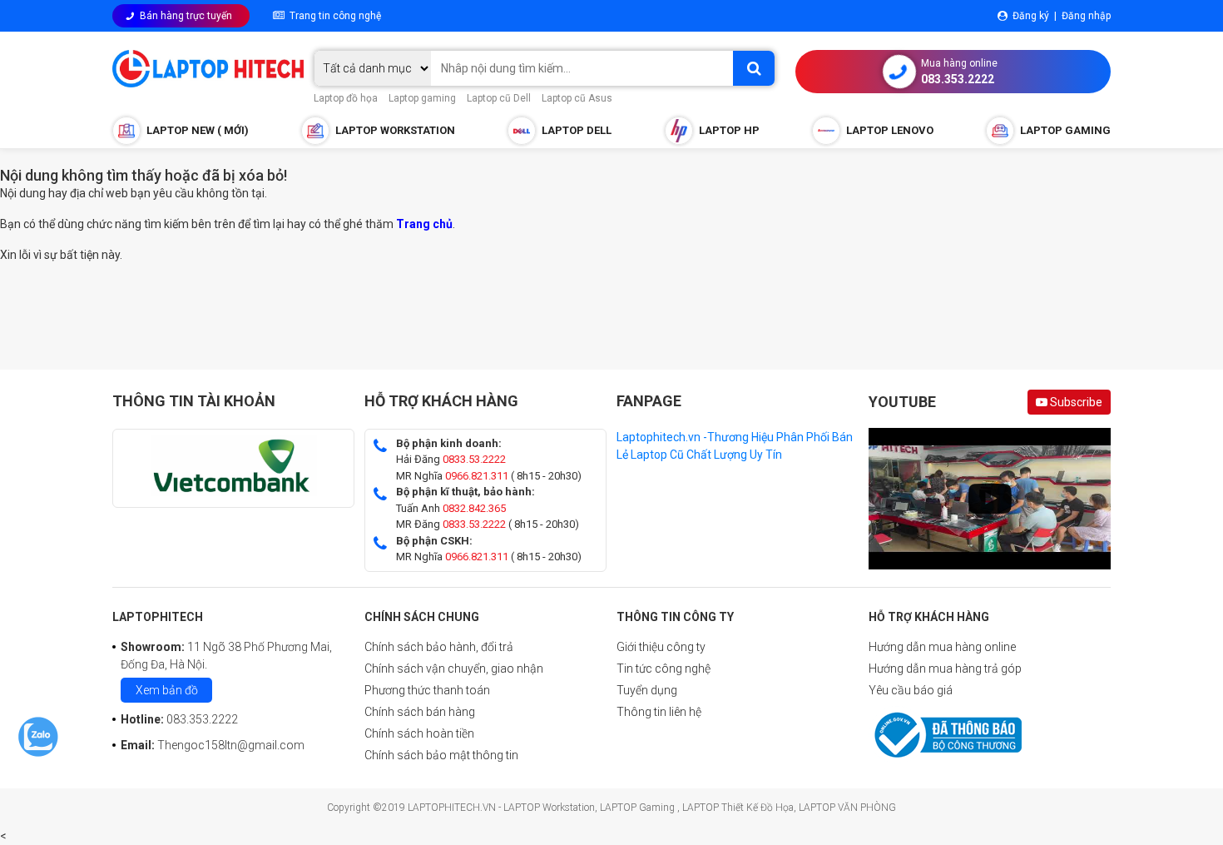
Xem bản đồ (167, 690)
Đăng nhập (1086, 16)
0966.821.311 (476, 476)
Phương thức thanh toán (427, 690)
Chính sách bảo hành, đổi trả (438, 647)
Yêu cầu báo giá (911, 690)
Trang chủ (424, 224)
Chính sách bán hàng (419, 711)
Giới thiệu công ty (661, 647)
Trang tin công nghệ (333, 16)
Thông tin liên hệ (658, 711)
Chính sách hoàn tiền (419, 733)
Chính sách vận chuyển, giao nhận (453, 668)
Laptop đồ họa (346, 98)
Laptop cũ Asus (577, 98)
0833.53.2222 (474, 459)
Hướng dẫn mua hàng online (942, 647)
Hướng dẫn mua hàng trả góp (945, 668)
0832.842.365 (474, 508)
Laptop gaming (422, 98)
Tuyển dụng (646, 690)
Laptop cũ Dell (499, 98)
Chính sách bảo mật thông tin (441, 755)
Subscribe (1074, 402)
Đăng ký (1031, 16)
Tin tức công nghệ (663, 668)
